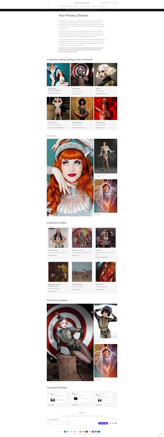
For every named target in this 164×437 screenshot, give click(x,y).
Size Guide (68, 415)
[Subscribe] (68, 423)
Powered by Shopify (87, 434)
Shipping (73, 415)
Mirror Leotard (75, 289)
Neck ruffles (75, 255)
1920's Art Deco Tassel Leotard (99, 175)
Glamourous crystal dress (101, 257)
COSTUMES (97, 214)
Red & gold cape (99, 127)
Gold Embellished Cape (101, 93)
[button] (48, 2)
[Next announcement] (116, 10)
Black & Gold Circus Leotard (99, 339)
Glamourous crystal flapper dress (56, 127)
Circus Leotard (75, 93)
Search (63, 415)
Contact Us (86, 415)
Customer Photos (98, 415)
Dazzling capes (51, 255)
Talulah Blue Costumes (80, 434)
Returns (78, 415)
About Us (91, 415)
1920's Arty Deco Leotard (54, 93)
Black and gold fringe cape (78, 127)
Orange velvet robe (100, 289)
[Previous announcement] (47, 10)
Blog (82, 415)
